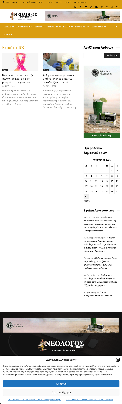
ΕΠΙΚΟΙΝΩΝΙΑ (80, 2)
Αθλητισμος (97, 27)
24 (86, 191)
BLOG (50, 2)
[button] (117, 359)
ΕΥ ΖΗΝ (7, 34)
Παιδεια (66, 27)
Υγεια (5, 70)
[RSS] (107, 6)
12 (96, 181)
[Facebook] (80, 6)
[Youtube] (117, 6)
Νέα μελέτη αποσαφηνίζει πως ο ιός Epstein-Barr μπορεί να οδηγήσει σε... (18, 79)
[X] (112, 6)
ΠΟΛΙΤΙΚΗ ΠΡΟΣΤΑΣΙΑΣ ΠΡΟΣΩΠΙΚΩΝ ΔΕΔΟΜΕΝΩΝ (89, 399)
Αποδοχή (61, 383)
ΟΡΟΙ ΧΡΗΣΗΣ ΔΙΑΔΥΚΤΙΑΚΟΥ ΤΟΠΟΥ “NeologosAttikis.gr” (34, 399)
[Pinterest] (101, 6)
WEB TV (59, 2)
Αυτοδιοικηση (23, 27)
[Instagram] (91, 6)
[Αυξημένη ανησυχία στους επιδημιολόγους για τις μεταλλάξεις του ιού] (61, 62)
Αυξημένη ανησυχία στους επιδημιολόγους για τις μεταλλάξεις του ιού (59, 79)
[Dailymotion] (75, 6)
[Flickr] (86, 6)
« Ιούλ (87, 200)
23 (117, 186)
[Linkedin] (96, 6)
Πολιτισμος (81, 27)
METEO (68, 2)
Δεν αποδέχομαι (61, 392)
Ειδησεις (7, 27)
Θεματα (38, 27)
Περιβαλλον (52, 27)
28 (107, 191)
